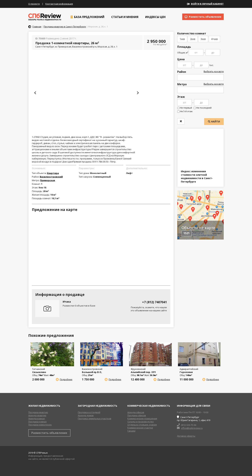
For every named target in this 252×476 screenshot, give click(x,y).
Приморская (47, 180)
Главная (36, 26)
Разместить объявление (204, 16)
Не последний (204, 107)
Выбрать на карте (214, 71)
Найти (215, 121)
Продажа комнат (37, 421)
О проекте (34, 3)
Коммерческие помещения (142, 418)
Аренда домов (86, 415)
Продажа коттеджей (89, 412)
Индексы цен (155, 17)
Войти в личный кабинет (207, 3)
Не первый (186, 107)
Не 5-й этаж (186, 111)
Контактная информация (59, 3)
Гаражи (131, 430)
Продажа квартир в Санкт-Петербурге (65, 26)
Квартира (53, 173)
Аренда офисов (135, 412)
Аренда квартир (37, 415)
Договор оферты (186, 435)
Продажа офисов (136, 415)
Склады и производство (140, 421)
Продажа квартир (38, 412)
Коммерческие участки (140, 427)
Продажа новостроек (40, 424)
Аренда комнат (36, 418)
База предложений (88, 17)
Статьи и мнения (124, 17)
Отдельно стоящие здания (142, 424)
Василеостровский (51, 176)
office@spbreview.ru (192, 428)
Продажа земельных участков (94, 418)
